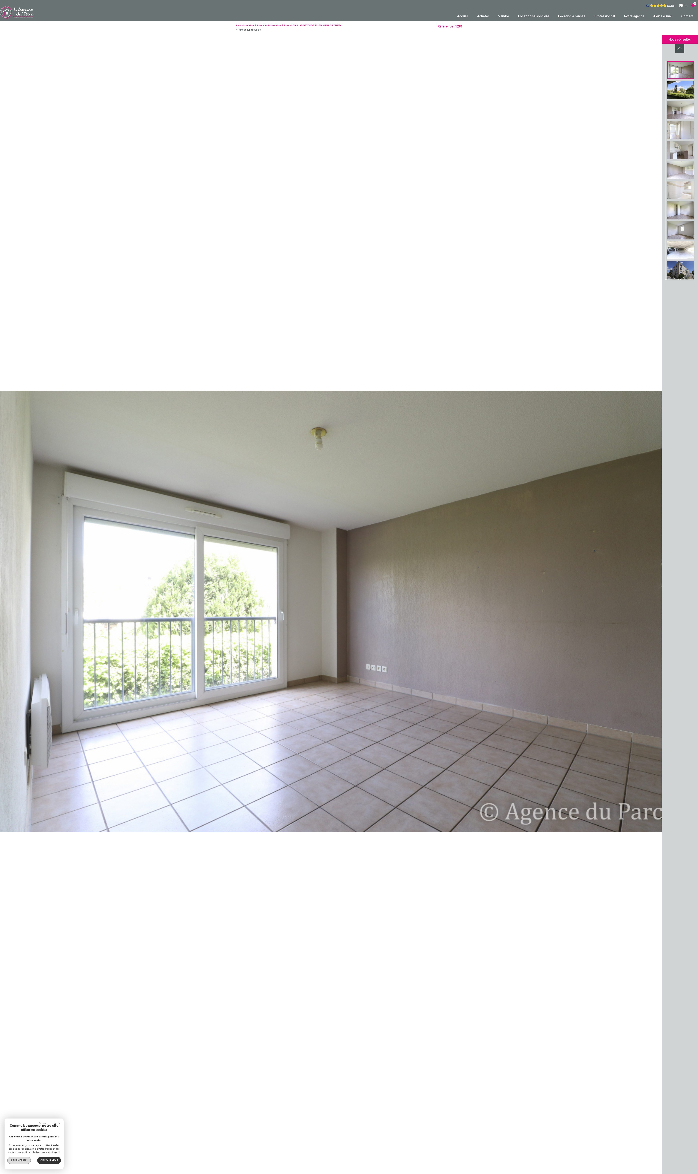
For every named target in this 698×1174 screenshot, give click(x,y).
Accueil (462, 16)
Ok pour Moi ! (49, 1160)
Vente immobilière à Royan (277, 25)
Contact (687, 16)
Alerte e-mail (662, 16)
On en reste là (47, 1123)
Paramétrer (19, 1160)
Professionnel (604, 16)
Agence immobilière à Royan (249, 25)
